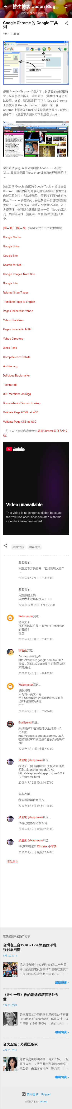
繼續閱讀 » (62, 982)
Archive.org (10, 366)
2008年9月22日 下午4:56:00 (35, 578)
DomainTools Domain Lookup (21, 403)
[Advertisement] (36, 894)
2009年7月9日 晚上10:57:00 (35, 782)
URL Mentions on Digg (17, 394)
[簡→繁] (8, 228)
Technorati (10, 385)
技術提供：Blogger (38, 1094)
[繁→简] (21, 228)
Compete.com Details (16, 357)
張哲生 (22, 650)
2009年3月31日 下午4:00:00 (35, 673)
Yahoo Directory (13, 338)
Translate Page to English (19, 302)
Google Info (10, 283)
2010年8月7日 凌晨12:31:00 (35, 829)
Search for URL (12, 265)
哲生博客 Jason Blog (33, 6)
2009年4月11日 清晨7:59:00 (35, 749)
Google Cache (12, 237)
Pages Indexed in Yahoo (18, 311)
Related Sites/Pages (16, 292)
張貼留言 (12, 861)
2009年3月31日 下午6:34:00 (35, 711)
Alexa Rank (10, 348)
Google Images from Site (19, 274)
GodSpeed (24, 722)
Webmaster (25, 616)
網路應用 (35, 547)
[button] (66, 24)
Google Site (10, 255)
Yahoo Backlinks (13, 320)
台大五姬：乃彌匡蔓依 (20, 1044)
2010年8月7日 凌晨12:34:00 (35, 852)
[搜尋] (66, 8)
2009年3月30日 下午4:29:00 (35, 639)
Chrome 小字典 (47, 846)
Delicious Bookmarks (16, 375)
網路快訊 (18, 547)
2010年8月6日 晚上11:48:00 (35, 806)
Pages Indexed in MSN (17, 329)
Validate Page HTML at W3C (21, 412)
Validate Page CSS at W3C (19, 421)
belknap (43, 1101)
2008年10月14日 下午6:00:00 (36, 605)
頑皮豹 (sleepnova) (30, 760)
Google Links (11, 246)
